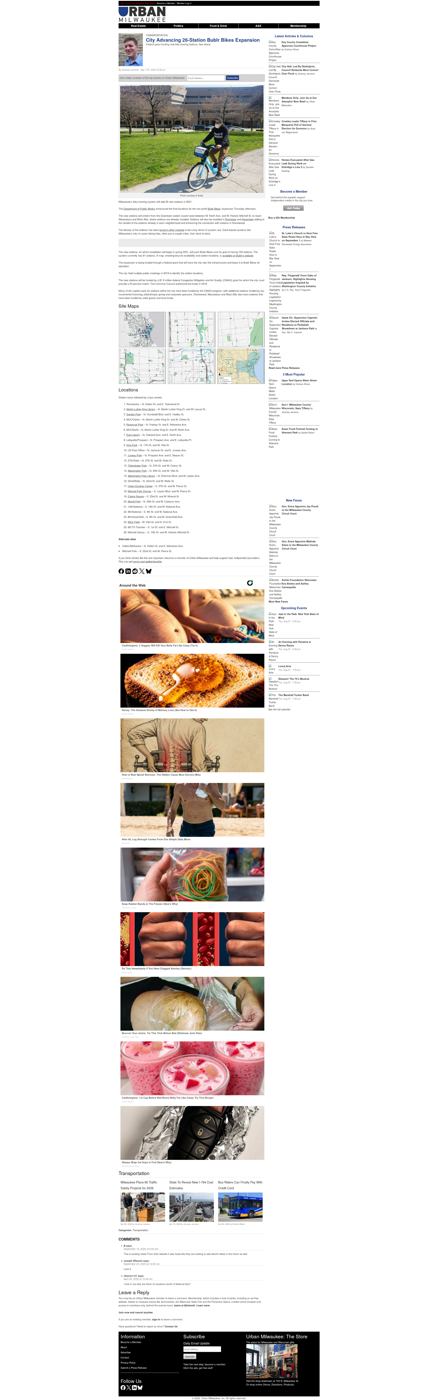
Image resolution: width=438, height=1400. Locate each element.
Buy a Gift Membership (281, 217)
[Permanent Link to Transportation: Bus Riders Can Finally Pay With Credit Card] (240, 1220)
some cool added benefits (147, 561)
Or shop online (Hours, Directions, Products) (270, 1384)
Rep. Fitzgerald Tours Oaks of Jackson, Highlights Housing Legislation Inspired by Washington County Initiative (299, 281)
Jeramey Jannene (130, 69)
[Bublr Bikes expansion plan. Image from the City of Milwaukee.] (142, 329)
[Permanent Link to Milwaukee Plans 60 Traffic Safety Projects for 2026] (143, 1220)
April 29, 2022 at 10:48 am (138, 1279)
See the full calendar (279, 709)
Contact (125, 1357)
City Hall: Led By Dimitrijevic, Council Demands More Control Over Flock (300, 70)
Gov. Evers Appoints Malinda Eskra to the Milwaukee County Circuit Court (300, 545)
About (124, 1347)
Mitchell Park (135, 491)
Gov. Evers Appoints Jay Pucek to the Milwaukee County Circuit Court (300, 510)
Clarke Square (136, 496)
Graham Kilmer (238, 1224)
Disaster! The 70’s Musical (293, 678)
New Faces (294, 500)
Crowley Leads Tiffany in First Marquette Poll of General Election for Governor (299, 124)
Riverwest (230, 219)
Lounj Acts (284, 666)
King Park (131, 445)
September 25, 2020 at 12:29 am (142, 1263)
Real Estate (138, 26)
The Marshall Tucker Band (293, 695)
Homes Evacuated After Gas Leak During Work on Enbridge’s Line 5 (298, 163)
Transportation (140, 1230)
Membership (298, 26)
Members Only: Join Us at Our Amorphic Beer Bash (299, 99)
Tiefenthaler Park (137, 465)
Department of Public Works (139, 208)
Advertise (126, 1352)
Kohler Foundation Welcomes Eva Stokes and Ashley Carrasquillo (299, 583)
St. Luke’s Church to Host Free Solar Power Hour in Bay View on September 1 (300, 236)
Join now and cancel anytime (136, 1312)
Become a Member (293, 191)
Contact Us (171, 1326)
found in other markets (171, 230)
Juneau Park (135, 455)
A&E (258, 26)
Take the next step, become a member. (204, 1364)
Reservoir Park (134, 424)
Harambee (248, 219)
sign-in (156, 1319)
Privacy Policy (128, 1362)
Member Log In (184, 3)
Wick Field (133, 522)
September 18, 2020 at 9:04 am (141, 1248)
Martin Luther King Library (140, 409)
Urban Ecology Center (140, 486)
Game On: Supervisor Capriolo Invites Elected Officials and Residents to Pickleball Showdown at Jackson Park (299, 323)
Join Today (293, 208)
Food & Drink (218, 26)
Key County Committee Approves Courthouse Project (299, 43)
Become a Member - (167, 3)
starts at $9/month (184, 1305)
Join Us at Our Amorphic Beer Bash (138, 3)
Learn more (203, 1305)
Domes (146, 491)
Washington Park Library (141, 476)
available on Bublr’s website (237, 255)
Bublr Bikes (214, 208)
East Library (133, 435)
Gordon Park (133, 414)
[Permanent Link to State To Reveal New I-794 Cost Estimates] (191, 1220)
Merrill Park (134, 501)
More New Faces (278, 601)
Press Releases (294, 227)
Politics (178, 26)
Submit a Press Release (134, 1367)
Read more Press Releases (284, 368)
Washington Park (137, 470)
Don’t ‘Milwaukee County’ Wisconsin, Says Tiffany (297, 406)
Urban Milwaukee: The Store (276, 1336)
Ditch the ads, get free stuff (197, 1368)
